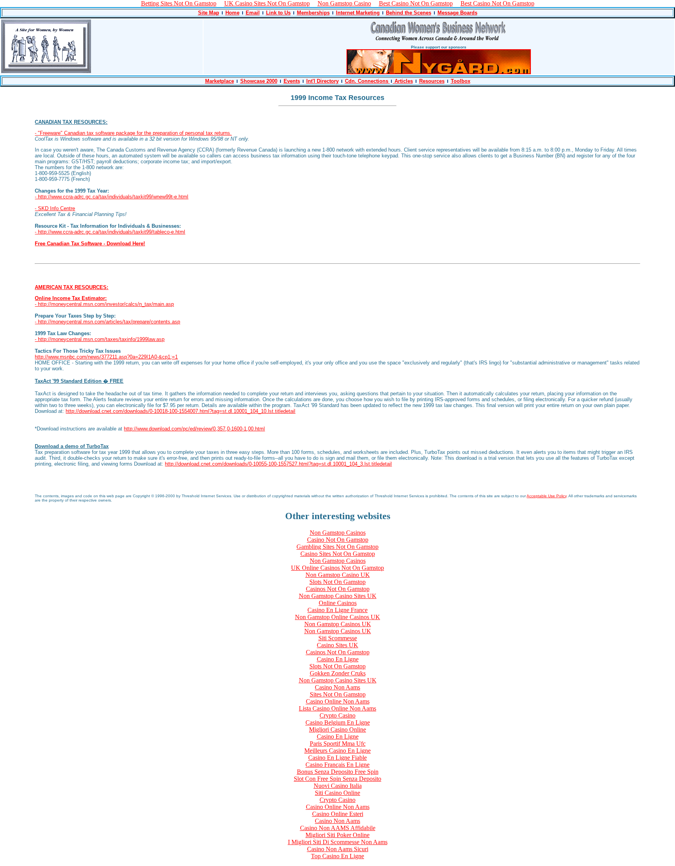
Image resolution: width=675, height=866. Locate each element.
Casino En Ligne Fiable (337, 757)
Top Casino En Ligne (337, 856)
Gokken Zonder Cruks (338, 673)
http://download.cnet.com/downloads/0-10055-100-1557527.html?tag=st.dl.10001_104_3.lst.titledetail (278, 464)
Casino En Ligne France (337, 610)
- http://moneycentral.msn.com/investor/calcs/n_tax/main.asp (104, 304)
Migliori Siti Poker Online (337, 835)
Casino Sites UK (337, 645)
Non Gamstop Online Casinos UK (337, 617)
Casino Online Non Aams (338, 701)
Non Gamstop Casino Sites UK (338, 596)
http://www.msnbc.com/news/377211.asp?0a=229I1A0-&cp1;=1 (106, 357)
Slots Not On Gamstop (337, 582)
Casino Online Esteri (337, 814)
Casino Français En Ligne (337, 764)
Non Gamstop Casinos (338, 532)
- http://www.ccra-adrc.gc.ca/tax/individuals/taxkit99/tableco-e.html (110, 232)
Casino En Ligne (338, 659)
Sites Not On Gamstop (338, 694)
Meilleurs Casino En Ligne (337, 750)
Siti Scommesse (337, 638)
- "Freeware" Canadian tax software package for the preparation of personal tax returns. (133, 133)
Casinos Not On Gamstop (338, 589)
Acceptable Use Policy (546, 496)
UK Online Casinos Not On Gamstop (337, 567)
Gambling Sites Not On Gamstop (337, 546)
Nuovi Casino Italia (338, 785)
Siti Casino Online (337, 792)
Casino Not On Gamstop (337, 539)
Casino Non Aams (337, 687)
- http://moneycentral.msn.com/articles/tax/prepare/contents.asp (107, 322)
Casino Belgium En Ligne (337, 722)
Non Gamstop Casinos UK (337, 624)
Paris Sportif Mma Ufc (338, 743)
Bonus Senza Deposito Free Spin (338, 771)
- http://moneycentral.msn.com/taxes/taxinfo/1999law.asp (99, 339)
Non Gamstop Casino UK (337, 574)
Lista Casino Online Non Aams (337, 708)
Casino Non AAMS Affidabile (337, 828)
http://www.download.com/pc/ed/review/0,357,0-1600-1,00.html (194, 429)
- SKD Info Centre (55, 208)
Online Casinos (338, 603)
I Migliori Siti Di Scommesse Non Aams (338, 842)
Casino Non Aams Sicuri (337, 849)
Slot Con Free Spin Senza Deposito (337, 778)
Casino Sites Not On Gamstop (337, 553)
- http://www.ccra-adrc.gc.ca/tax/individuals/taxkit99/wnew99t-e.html (111, 197)
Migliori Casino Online (337, 729)
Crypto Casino (337, 715)
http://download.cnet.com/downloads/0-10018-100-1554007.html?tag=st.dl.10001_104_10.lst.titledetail (180, 411)
